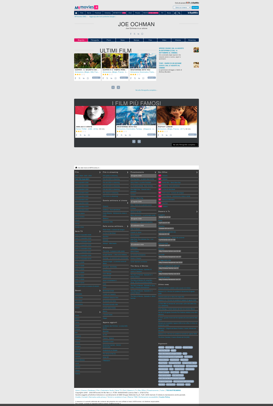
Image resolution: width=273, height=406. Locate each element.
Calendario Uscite (107, 390)
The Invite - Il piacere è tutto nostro (114, 251)
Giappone (147, 129)
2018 (95, 129)
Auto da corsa (163, 369)
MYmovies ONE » (81, 16)
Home (77, 390)
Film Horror (78, 301)
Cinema (178, 40)
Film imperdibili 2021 (82, 199)
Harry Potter (175, 372)
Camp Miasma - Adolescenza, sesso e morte (176, 196)
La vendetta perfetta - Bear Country (142, 186)
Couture (133, 195)
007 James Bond (191, 366)
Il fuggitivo (161, 215)
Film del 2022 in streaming (111, 189)
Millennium (184, 372)
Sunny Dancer (135, 236)
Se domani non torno (109, 301)
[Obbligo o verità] (95, 115)
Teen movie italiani (164, 375)
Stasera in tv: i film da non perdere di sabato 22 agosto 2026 (177, 300)
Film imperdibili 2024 (82, 189)
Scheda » (96, 78)
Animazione (79, 72)
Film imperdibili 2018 (82, 210)
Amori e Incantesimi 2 (110, 280)
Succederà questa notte (110, 304)
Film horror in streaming (110, 196)
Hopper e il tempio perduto (116, 70)
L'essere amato (108, 315)
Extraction (161, 226)
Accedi (195, 7)
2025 (85, 175)
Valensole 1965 (108, 222)
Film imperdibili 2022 (82, 196)
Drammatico (144, 72)
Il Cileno (133, 208)
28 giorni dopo (187, 347)
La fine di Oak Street (109, 233)
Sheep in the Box (136, 212)
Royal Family (163, 363)
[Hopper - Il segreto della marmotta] (87, 60)
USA (92, 72)
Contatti (85, 397)
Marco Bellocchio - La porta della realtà (143, 215)
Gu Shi (105, 335)
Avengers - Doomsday (110, 267)
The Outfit (161, 254)
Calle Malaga (107, 273)
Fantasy (152, 72)
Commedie (78, 294)
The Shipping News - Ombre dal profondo (171, 237)
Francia (97, 72)
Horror (78, 129)
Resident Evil (107, 270)
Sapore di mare (163, 243)
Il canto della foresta (109, 308)
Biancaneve (188, 357)
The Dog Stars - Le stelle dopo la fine (142, 179)
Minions (161, 347)
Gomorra (178, 347)
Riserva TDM (132, 397)
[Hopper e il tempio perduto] (115, 60)
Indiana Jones (179, 369)
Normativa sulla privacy (97, 397)
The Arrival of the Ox (109, 354)
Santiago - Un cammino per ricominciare (115, 258)
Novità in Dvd (79, 227)
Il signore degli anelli (165, 381)
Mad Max (162, 384)
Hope (104, 284)
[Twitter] (134, 34)
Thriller (84, 129)
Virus (171, 369)
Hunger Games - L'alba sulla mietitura (115, 254)
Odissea (164, 179)
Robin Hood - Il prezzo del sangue (114, 229)
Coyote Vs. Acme (136, 232)
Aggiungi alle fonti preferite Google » (102, 16)
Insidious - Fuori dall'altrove (111, 209)
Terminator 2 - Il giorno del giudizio (142, 222)
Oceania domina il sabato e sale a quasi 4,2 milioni (174, 288)
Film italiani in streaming (110, 193)
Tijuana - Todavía (108, 338)
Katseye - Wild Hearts (110, 243)
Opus (185, 353)
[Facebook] (131, 34)
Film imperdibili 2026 (82, 182)
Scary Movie (170, 347)
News (123, 40)
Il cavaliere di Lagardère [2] (167, 232)
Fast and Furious (178, 375)
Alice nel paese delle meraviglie (183, 381)
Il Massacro (106, 360)
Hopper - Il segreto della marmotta (92, 70)
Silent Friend (135, 251)
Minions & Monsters (168, 199)
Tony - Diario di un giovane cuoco (141, 205)
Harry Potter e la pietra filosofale (141, 182)
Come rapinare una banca (139, 261)
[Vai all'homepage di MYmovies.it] (86, 9)
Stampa (136, 40)
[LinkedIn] (138, 34)
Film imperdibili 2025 (82, 186)
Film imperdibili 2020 (82, 203)
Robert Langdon (164, 372)
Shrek (160, 271)
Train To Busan (135, 229)
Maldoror (106, 218)
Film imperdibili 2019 (82, 206)
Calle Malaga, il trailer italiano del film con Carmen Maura (176, 309)
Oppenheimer (174, 360)
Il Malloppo (134, 248)
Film (98, 390)
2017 (182, 129)
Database (91, 390)
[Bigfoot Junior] (177, 115)
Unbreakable (190, 369)
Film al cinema (79, 217)
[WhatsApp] (142, 34)
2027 (76, 175)
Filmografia (95, 40)
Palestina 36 (107, 277)
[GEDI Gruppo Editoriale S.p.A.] (188, 3)
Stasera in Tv (132, 390)
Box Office (142, 390)
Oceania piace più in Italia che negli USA (171, 297)
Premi (109, 40)
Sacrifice (105, 236)
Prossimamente (152, 390)
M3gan (173, 350)
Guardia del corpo (164, 277)
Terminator (180, 384)
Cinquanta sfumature (165, 366)
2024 (90, 175)
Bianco (105, 311)
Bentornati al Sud (108, 291)
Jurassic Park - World (189, 363)
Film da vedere (80, 213)
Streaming (192, 40)
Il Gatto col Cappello (109, 294)
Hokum (165, 206)
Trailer (162, 390)
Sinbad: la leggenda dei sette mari (169, 266)
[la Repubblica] (195, 3)
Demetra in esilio (108, 341)
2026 (81, 175)
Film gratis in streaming (110, 175)
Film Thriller (79, 297)
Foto (150, 40)
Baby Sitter (184, 360)
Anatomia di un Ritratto (110, 350)
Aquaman (161, 249)
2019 (154, 129)
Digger (105, 318)
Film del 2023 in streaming (111, 186)
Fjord (104, 287)
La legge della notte (164, 260)
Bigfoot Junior (165, 127)
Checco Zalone (163, 360)
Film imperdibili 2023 (82, 193)
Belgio (87, 72)
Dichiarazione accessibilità (148, 397)
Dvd (124, 390)
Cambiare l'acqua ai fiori (110, 297)
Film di (77, 220)
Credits (78, 397)
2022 (127, 72)
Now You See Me (164, 350)
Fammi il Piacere (136, 258)
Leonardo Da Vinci (174, 363)
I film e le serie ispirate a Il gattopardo (171, 357)
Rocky (160, 220)
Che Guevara (171, 384)
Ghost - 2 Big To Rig (137, 198)
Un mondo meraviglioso (138, 255)
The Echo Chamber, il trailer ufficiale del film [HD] (173, 337)
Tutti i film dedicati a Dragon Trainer (170, 353)
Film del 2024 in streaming (111, 182)
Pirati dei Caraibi (179, 366)
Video (164, 40)
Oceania (105, 206)
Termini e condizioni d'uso (116, 397)
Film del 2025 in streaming (111, 179)
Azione (77, 307)
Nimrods (105, 240)
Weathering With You (140, 70)
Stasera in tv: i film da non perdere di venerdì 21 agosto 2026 (177, 334)
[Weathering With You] (143, 60)
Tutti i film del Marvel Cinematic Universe (171, 378)
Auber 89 (106, 357)
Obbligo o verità (84, 127)
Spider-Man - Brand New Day (171, 182)
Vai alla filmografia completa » (146, 90)
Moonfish (106, 331)
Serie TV (118, 390)
